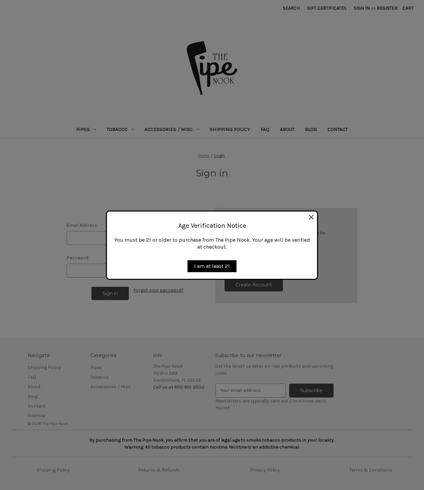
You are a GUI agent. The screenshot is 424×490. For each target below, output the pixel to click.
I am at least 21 (212, 266)
